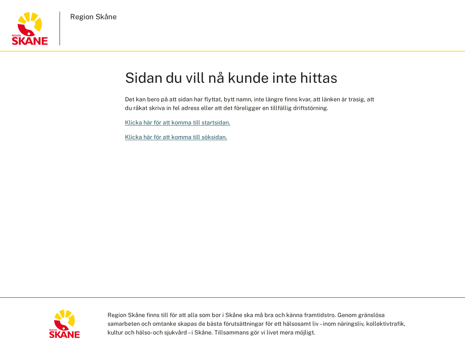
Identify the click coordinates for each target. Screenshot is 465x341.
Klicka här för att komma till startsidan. (177, 122)
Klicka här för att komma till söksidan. (176, 137)
